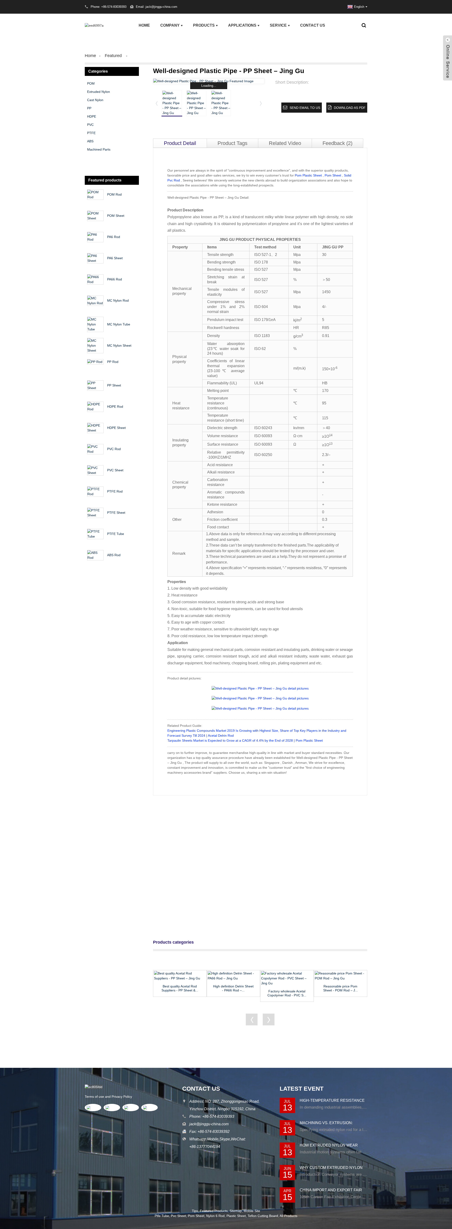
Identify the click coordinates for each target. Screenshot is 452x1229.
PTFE (91, 133)
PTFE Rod (115, 491)
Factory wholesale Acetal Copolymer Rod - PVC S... (286, 993)
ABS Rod (114, 555)
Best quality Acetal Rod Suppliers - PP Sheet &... (179, 988)
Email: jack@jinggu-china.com (156, 6)
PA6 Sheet (115, 258)
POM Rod (114, 194)
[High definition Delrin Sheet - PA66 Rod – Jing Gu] (233, 976)
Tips (195, 1211)
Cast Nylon (95, 100)
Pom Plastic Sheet (308, 175)
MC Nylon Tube (118, 324)
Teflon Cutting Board (263, 1216)
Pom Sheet (333, 175)
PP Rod (112, 362)
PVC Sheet (115, 470)
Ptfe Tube (162, 1216)
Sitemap (236, 1211)
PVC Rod (114, 449)
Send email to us (305, 108)
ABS (90, 141)
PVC (90, 125)
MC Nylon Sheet (119, 345)
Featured (113, 55)
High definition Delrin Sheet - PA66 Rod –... (233, 988)
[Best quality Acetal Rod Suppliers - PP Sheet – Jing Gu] (180, 976)
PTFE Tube (115, 534)
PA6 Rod (113, 237)
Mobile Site (252, 1211)
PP (89, 108)
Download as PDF (350, 108)
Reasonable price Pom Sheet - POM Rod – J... (340, 988)
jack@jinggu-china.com (209, 1124)
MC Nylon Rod (118, 300)
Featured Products (214, 1211)
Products (204, 25)
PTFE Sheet (116, 512)
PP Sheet (114, 385)
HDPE (91, 116)
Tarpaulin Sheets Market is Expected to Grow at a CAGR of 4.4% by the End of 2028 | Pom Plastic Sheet (245, 740)
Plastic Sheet (236, 1216)
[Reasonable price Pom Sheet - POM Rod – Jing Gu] (341, 976)
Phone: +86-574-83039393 (211, 1116)
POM (91, 83)
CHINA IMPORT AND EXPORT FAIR (331, 1190)
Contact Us (312, 25)
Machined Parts (98, 149)
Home (144, 25)
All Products (288, 1216)
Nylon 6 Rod (215, 1216)
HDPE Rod (115, 406)
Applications (242, 25)
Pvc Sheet (178, 1216)
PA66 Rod (114, 279)
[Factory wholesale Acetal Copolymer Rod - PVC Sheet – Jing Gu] (287, 978)
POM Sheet (115, 216)
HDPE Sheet (116, 428)
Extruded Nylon (98, 92)
